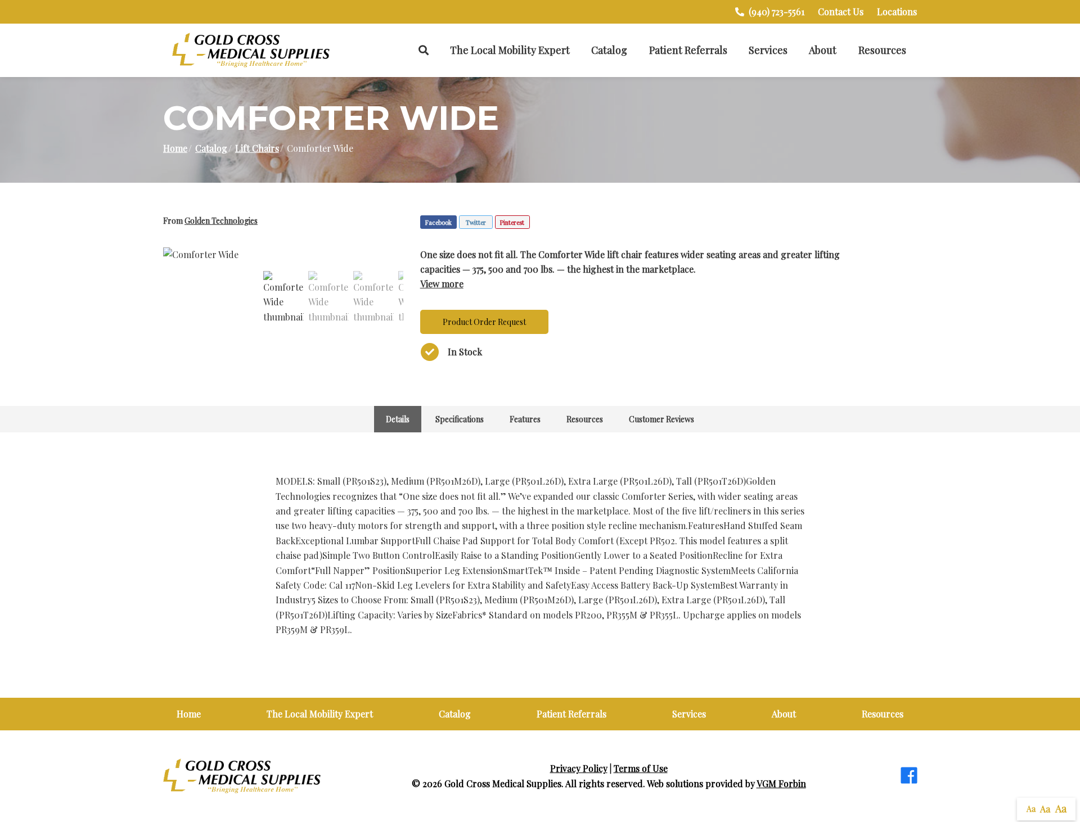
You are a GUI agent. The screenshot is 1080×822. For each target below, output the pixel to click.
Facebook (438, 222)
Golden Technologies (221, 220)
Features (525, 419)
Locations (897, 11)
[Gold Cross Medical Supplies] (251, 50)
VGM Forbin (781, 783)
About (822, 50)
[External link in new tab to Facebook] (909, 776)
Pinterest (512, 222)
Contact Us (840, 11)
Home (175, 148)
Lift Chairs (257, 148)
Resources (882, 50)
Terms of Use (641, 768)
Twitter (476, 222)
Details (398, 419)
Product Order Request (484, 322)
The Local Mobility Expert (510, 50)
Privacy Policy (579, 768)
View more (442, 284)
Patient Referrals (688, 50)
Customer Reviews (661, 419)
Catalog (609, 50)
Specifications (459, 419)
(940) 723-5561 (776, 11)
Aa (1031, 808)
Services (768, 50)
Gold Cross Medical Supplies (502, 783)
